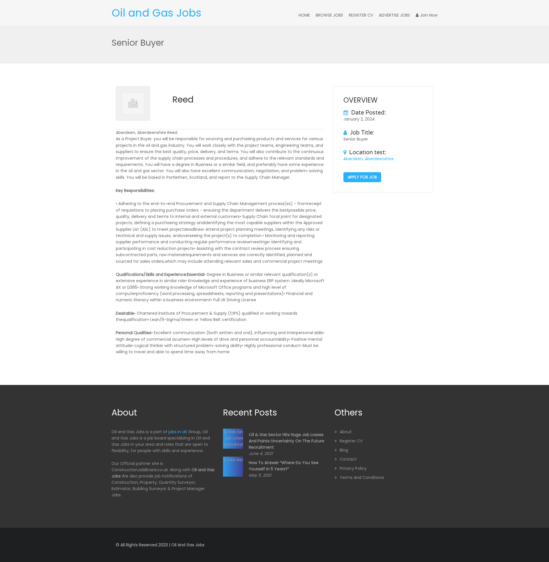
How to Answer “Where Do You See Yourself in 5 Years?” (284, 466)
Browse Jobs (329, 15)
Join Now (428, 15)
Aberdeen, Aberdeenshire (368, 159)
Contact (348, 459)
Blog (344, 450)
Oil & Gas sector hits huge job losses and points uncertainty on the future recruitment (286, 441)
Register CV (361, 15)
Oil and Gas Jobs (156, 12)
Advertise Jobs (394, 15)
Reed (183, 99)
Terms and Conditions (362, 477)
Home (304, 15)
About (346, 432)
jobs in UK (177, 432)
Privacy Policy (353, 468)
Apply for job (362, 177)
